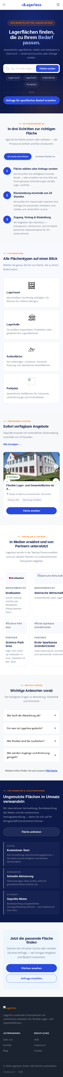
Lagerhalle (31, 77)
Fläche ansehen (31, 510)
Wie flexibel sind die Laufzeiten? (25, 741)
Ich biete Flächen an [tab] (45, 156)
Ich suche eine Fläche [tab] (17, 156)
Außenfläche (48, 77)
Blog (5, 1050)
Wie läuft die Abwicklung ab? (23, 715)
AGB (36, 1039)
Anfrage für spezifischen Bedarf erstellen (31, 100)
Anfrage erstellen (31, 978)
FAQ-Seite (51, 770)
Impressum (40, 1045)
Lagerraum (13, 77)
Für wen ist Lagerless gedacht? (24, 728)
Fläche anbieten (31, 831)
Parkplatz (31, 84)
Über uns (8, 1039)
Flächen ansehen (31, 968)
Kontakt (7, 1045)
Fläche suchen (47, 68)
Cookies (38, 1050)
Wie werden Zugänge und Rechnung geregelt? (28, 755)
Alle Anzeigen (10, 444)
